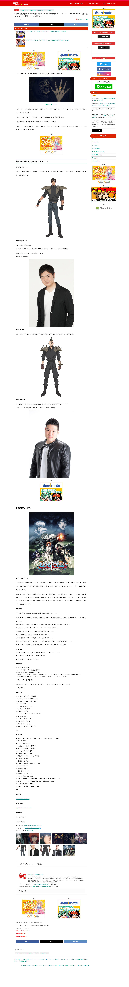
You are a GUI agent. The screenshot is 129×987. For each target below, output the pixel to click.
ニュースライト (103, 115)
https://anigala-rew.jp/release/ (42, 884)
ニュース (17, 10)
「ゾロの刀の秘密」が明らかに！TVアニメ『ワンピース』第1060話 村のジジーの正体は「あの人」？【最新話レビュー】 (54, 965)
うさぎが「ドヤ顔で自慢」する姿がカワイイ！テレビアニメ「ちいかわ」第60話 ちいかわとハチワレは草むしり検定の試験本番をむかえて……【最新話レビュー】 (51, 960)
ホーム (71, 3)
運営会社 (96, 158)
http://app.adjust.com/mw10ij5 (33, 828)
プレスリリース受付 (103, 36)
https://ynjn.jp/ (29, 830)
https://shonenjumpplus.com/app (32, 825)
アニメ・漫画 (87, 3)
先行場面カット (50, 10)
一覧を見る (97, 130)
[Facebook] (25, 891)
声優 (93, 3)
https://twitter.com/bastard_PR (24, 808)
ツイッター (96, 139)
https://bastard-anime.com (22, 799)
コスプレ (103, 3)
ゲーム (97, 3)
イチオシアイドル (111, 3)
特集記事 (77, 3)
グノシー (95, 115)
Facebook (96, 142)
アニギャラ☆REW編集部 (83, 19)
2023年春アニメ (25, 10)
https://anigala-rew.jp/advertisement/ (41, 886)
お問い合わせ (97, 161)
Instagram (96, 145)
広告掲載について (104, 47)
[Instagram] (22, 891)
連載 (82, 3)
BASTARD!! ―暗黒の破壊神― (37, 10)
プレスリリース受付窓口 (99, 151)
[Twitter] (19, 891)
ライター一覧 (97, 148)
